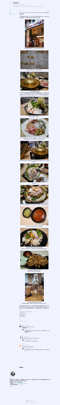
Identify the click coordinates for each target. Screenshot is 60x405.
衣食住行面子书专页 (22, 383)
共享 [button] (10, 10)
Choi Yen (23, 345)
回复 (22, 343)
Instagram (16, 383)
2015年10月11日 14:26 (29, 329)
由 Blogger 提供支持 (30, 400)
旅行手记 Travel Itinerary (37, 6)
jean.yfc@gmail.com (22, 384)
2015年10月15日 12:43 (29, 348)
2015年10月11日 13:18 (26, 325)
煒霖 (22, 336)
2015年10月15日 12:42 (29, 339)
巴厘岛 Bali (30, 6)
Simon (23, 325)
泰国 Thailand (19, 6)
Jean (25, 329)
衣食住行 (16, 3)
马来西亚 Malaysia (25, 6)
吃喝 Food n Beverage (13, 14)
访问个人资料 (11, 386)
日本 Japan (14, 6)
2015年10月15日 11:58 (27, 345)
